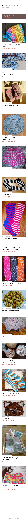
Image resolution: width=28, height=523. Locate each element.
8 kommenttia (11, 196)
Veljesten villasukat (10, 393)
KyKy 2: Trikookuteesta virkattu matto (11, 138)
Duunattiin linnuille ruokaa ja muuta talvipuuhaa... (11, 73)
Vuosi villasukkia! (9, 238)
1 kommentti (10, 285)
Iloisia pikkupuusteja (10, 310)
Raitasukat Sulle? (9, 194)
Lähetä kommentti (12, 48)
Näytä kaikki (7, 17)
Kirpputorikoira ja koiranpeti (10, 459)
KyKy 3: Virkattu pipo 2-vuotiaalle (11, 45)
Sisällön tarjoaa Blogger (15, 518)
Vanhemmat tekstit (21, 495)
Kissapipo (5, 418)
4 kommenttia (11, 172)
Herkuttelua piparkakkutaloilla (10, 361)
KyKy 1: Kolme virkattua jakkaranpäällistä (11, 248)
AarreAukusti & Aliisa (10, 5)
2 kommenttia (11, 76)
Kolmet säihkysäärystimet (12, 283)
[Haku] (25, 2)
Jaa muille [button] (4, 48)
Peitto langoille (9, 337)
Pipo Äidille (6, 170)
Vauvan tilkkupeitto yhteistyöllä (10, 486)
